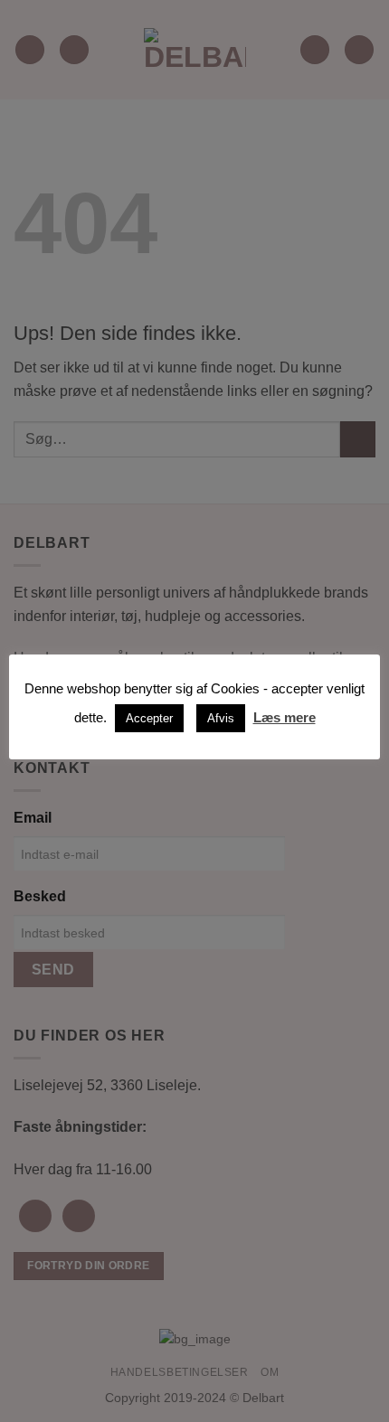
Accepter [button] (149, 718)
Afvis (220, 718)
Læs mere (284, 717)
